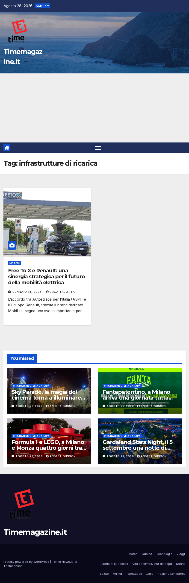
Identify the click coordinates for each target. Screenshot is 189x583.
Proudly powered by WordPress (26, 561)
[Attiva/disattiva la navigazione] (98, 147)
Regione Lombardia (172, 573)
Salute (104, 573)
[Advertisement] (94, 108)
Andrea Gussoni (63, 406)
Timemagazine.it (35, 532)
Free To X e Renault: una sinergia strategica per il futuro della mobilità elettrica (46, 276)
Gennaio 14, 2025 (27, 291)
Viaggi (181, 554)
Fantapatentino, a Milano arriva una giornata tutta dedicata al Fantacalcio (136, 398)
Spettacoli (134, 573)
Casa (150, 573)
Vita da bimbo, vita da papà (31, 385)
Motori (14, 263)
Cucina (147, 554)
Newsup (68, 561)
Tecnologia (164, 554)
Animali (118, 573)
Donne (181, 564)
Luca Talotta (62, 291)
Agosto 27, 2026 (30, 406)
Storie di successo (114, 564)
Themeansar (12, 566)
